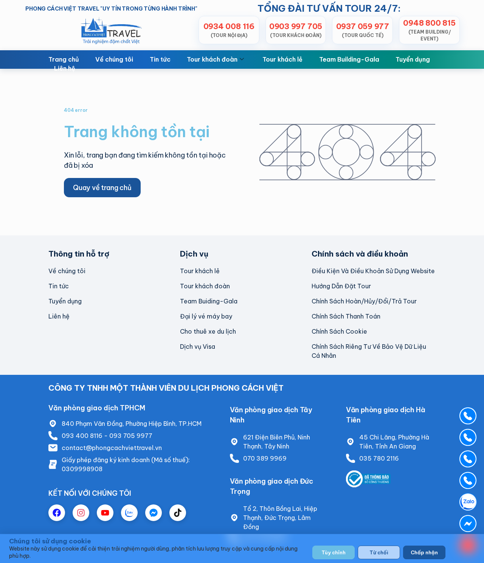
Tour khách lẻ (282, 59)
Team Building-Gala (349, 59)
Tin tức (160, 59)
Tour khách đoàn (212, 59)
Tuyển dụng (413, 59)
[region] (242, 548)
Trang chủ (63, 59)
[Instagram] (81, 512)
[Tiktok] (177, 512)
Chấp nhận (424, 552)
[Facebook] (56, 512)
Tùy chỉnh (333, 552)
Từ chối (378, 552)
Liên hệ (64, 68)
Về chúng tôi (114, 59)
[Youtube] (105, 512)
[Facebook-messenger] (153, 512)
